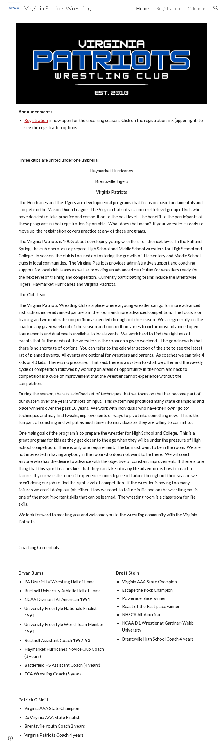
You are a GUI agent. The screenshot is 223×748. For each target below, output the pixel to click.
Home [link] (142, 8)
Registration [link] (168, 8)
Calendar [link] (197, 8)
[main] (111, 119)
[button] (216, 8)
